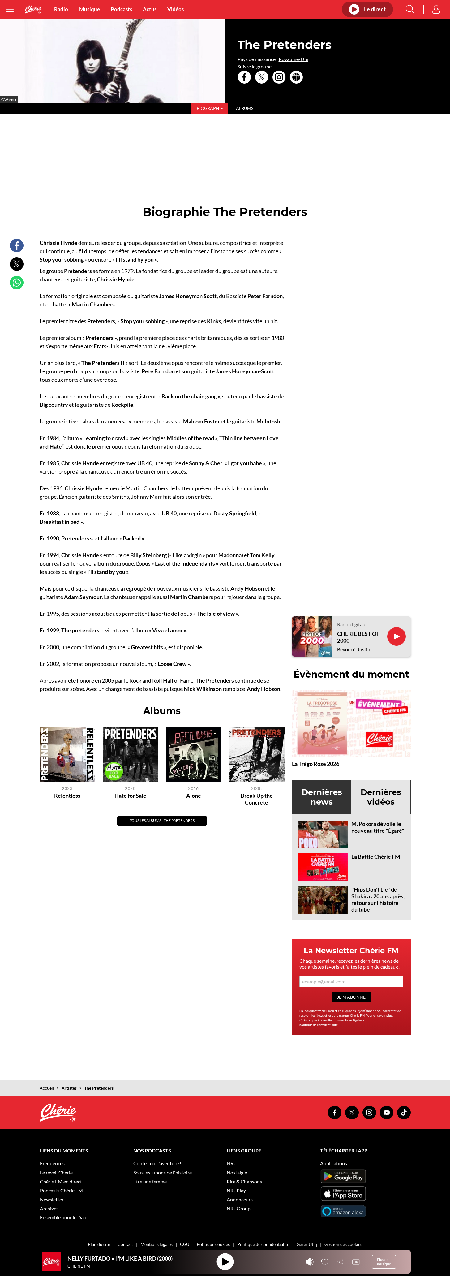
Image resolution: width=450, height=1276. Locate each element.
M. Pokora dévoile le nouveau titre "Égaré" (377, 827)
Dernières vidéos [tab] (381, 797)
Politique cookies (213, 1244)
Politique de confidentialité (263, 1244)
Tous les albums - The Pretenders (162, 820)
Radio (61, 9)
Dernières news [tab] (322, 797)
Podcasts (121, 9)
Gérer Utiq (307, 1244)
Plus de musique (384, 1261)
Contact (125, 1244)
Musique (89, 9)
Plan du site (99, 1244)
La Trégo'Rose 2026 (315, 763)
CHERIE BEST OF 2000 (358, 637)
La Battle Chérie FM (375, 856)
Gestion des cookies (343, 1244)
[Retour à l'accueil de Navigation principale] (33, 9)
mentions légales (350, 1020)
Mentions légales (156, 1244)
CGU (184, 1244)
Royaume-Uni (293, 59)
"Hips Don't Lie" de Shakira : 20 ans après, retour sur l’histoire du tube (378, 899)
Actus (149, 9)
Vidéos (175, 9)
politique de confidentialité (318, 1024)
